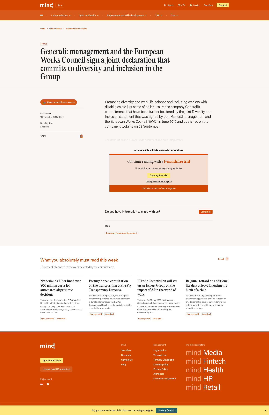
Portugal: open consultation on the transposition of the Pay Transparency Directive (110, 285)
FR (179, 5)
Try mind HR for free (52, 360)
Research (126, 355)
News (44, 43)
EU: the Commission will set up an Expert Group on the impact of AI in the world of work (157, 287)
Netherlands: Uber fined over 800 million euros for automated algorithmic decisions (60, 287)
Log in (196, 5)
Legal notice (159, 350)
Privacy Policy (160, 369)
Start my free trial (158, 175)
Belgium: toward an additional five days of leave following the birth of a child (207, 285)
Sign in (168, 181)
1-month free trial (177, 162)
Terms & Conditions (163, 359)
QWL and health (87, 15)
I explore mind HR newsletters (56, 369)
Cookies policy (160, 364)
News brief (61, 318)
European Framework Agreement (121, 233)
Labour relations (59, 15)
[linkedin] (41, 384)
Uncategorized (144, 318)
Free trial (223, 5)
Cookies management (164, 378)
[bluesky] (48, 384)
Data (173, 15)
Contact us (206, 211)
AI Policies (158, 373)
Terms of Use (160, 355)
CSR (157, 15)
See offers (208, 5)
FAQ (123, 364)
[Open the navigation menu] (41, 15)
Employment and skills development (125, 15)
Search (171, 5)
